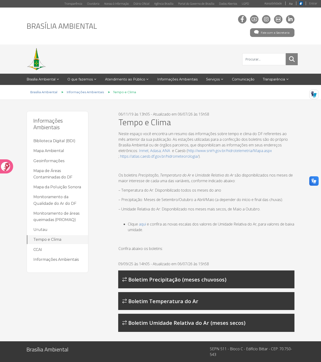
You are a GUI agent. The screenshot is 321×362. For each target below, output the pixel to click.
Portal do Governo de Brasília (196, 4)
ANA (166, 150)
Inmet (144, 150)
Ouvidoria (93, 4)
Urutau (40, 229)
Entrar (313, 3)
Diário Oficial (141, 4)
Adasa (155, 150)
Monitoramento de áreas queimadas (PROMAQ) (56, 216)
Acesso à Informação (116, 4)
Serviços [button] (213, 79)
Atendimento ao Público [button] (125, 79)
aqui (142, 224)
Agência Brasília (163, 4)
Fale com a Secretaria (275, 32)
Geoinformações (48, 161)
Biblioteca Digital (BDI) (54, 141)
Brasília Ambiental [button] (41, 79)
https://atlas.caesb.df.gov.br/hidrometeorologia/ (159, 156)
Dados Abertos (228, 4)
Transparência (73, 4)
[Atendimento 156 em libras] (313, 94)
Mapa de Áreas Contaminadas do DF (52, 174)
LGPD (245, 4)
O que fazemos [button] (80, 79)
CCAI (37, 249)
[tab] (206, 279)
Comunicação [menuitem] (243, 79)
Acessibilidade (273, 3)
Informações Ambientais (56, 259)
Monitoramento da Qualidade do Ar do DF (54, 200)
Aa (291, 4)
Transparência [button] (274, 79)
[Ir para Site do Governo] (36, 59)
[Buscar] (292, 59)
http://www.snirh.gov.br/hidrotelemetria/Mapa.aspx (230, 150)
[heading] (62, 25)
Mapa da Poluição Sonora (57, 187)
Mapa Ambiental (48, 151)
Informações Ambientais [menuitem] (177, 79)
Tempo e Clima (47, 239)
